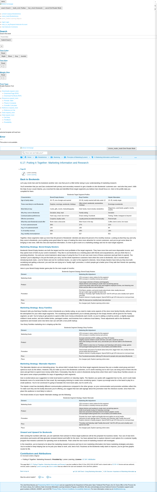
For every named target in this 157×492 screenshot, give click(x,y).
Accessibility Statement (82, 489)
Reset (3, 53)
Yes (42, 477)
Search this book (5, 33)
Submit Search (6, 40)
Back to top (23, 471)
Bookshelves (42, 157)
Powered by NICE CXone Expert (49, 485)
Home (29, 157)
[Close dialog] (1, 139)
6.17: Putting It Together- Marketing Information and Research (48, 464)
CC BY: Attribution (88, 459)
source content (53, 466)
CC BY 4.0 (115, 464)
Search (23, 153)
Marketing (56, 157)
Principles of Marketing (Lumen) (77, 157)
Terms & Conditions (68, 489)
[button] (7, 120)
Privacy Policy (56, 489)
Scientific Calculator (10, 105)
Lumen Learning (31, 174)
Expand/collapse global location (135, 156)
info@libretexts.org (119, 489)
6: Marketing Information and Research (107, 157)
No (50, 477)
